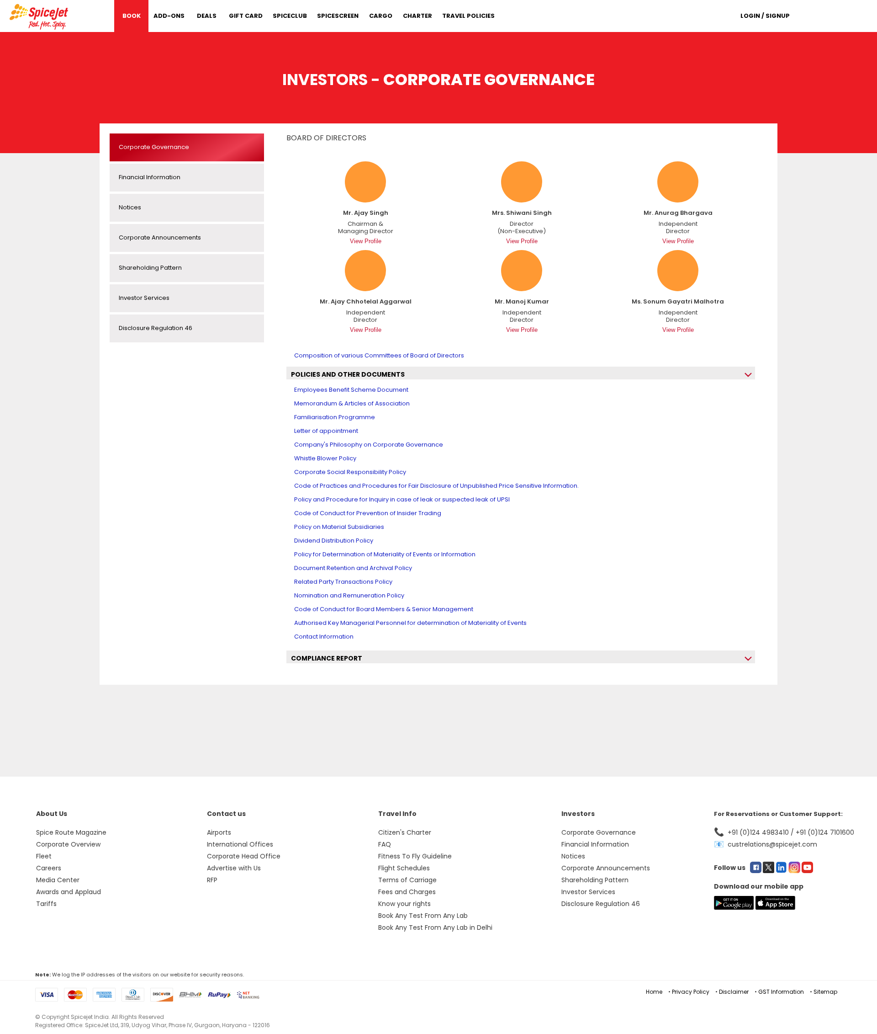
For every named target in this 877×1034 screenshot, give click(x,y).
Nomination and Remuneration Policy (349, 595)
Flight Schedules (404, 868)
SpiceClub (290, 15)
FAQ (384, 844)
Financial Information (595, 844)
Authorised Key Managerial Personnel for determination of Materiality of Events (410, 622)
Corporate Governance (598, 832)
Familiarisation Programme (334, 417)
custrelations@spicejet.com (772, 844)
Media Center (57, 880)
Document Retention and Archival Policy (353, 568)
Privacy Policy (690, 992)
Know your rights (404, 903)
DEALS (207, 15)
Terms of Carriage (407, 880)
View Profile (365, 241)
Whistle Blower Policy (325, 458)
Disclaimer (734, 992)
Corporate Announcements (605, 868)
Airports (219, 832)
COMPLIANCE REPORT (326, 658)
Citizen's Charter (404, 832)
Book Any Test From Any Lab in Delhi (435, 927)
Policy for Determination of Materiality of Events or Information (384, 554)
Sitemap (825, 992)
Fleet (44, 856)
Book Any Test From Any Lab (423, 915)
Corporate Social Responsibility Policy (350, 472)
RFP (212, 880)
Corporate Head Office (243, 856)
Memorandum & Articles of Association (352, 403)
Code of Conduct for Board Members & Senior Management (383, 609)
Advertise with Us (234, 868)
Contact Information (324, 636)
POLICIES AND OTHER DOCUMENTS (348, 374)
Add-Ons (169, 15)
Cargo (380, 15)
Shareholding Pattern (595, 880)
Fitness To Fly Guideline (415, 856)
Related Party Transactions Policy (343, 581)
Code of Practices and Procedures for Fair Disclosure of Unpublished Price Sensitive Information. (436, 485)
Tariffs (46, 903)
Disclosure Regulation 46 (600, 903)
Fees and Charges (407, 891)
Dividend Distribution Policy (333, 540)
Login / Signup (765, 15)
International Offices (240, 844)
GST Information (781, 992)
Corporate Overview (68, 844)
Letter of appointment (326, 430)
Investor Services (588, 891)
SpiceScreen (338, 15)
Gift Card (246, 15)
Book (131, 15)
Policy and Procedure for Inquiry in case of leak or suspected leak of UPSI (402, 499)
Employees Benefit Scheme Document (351, 389)
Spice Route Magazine (71, 832)
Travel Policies (468, 15)
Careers (48, 868)
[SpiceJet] (40, 15)
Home (654, 992)
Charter (417, 15)
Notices (573, 856)
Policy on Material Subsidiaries (339, 526)
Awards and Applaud (68, 891)
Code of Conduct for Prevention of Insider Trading (367, 513)
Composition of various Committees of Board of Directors (379, 355)
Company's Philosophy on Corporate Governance (368, 444)
